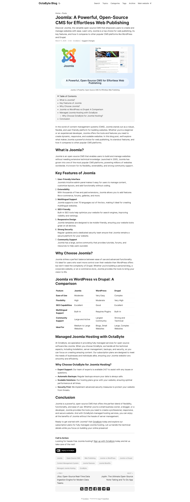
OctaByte (97, 422)
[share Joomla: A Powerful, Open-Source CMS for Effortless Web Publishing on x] (81, 488)
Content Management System (68, 463)
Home (57, 13)
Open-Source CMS (73, 458)
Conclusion (65, 119)
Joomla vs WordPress (107, 458)
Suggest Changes (88, 41)
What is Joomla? (67, 100)
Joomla (59, 458)
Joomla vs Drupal (126, 458)
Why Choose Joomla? (70, 106)
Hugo (99, 498)
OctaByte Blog (48, 3)
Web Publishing (90, 458)
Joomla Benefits (105, 463)
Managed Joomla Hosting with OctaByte (78, 112)
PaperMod (105, 498)
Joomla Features (89, 463)
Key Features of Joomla (70, 103)
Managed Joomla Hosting (66, 468)
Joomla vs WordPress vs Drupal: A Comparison (81, 109)
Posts (64, 13)
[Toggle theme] (59, 3)
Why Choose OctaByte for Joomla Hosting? (82, 116)
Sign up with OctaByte (104, 441)
